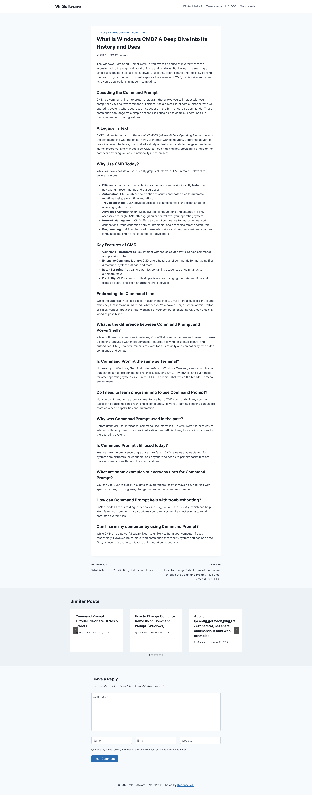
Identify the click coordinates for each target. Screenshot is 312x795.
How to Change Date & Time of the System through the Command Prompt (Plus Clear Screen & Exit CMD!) (192, 572)
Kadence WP (185, 785)
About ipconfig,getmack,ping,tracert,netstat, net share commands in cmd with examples (215, 626)
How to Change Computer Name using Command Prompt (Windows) (155, 621)
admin (103, 54)
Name (98, 740)
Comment (100, 696)
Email (142, 740)
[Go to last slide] (75, 630)
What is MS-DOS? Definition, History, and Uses (122, 567)
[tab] (149, 655)
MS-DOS (231, 6)
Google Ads (247, 6)
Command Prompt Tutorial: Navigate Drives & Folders (97, 621)
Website (187, 740)
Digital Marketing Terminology (202, 6)
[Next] (236, 630)
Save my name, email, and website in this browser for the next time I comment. (141, 749)
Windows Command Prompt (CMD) (127, 33)
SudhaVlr (83, 632)
